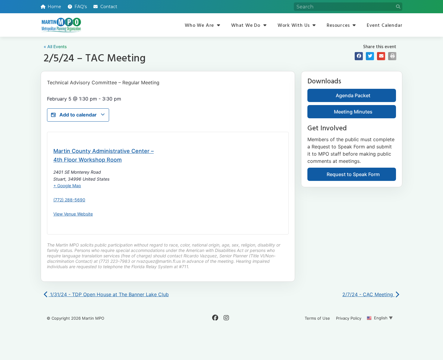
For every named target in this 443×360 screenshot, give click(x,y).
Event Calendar (384, 25)
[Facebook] (215, 318)
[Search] (398, 6)
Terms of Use (317, 318)
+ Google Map (67, 185)
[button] (359, 56)
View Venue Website (73, 213)
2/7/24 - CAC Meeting (368, 294)
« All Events (55, 46)
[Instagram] (226, 318)
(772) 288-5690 (69, 199)
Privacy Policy (348, 318)
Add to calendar (78, 115)
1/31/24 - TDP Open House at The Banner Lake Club (109, 294)
